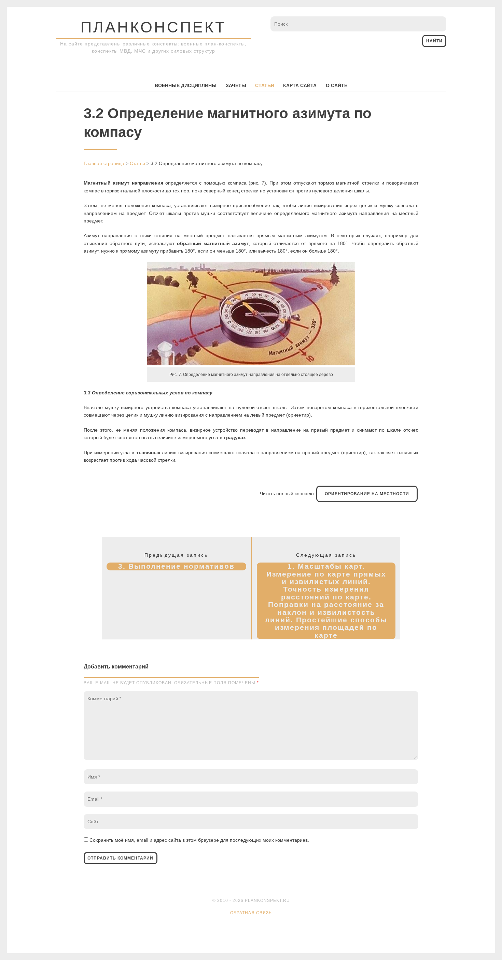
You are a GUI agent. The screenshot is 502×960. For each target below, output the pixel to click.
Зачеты (236, 85)
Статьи (264, 85)
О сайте (336, 85)
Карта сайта (300, 85)
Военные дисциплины (186, 85)
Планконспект (153, 27)
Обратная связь (251, 912)
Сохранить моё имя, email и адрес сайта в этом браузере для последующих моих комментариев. (199, 840)
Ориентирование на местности (367, 493)
